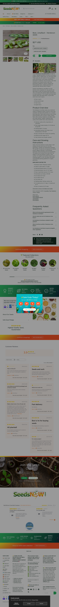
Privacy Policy (35, 600)
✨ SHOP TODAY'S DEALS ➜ (29, 309)
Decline (41, 603)
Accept (29, 603)
